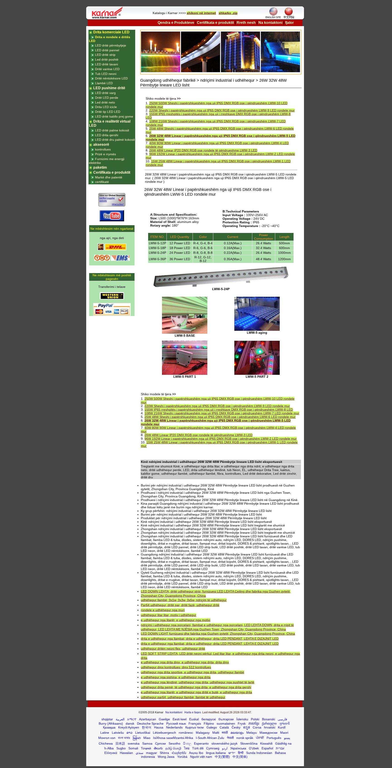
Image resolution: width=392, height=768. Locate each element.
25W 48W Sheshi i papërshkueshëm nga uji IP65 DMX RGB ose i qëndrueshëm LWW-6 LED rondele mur (220, 417)
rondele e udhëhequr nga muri (163, 610)
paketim (100, 167)
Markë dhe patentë (108, 177)
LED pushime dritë (109, 88)
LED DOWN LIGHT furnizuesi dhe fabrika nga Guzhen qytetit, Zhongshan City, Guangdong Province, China (218, 633)
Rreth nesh (246, 23)
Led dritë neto (105, 102)
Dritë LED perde (106, 97)
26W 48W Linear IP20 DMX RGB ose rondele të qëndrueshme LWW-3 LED (203, 150)
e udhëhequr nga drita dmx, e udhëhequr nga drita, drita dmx (185, 662)
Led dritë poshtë (106, 59)
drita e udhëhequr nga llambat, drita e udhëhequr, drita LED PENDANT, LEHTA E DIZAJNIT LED (210, 638)
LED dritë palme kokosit (112, 130)
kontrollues (103, 149)
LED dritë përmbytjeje (110, 45)
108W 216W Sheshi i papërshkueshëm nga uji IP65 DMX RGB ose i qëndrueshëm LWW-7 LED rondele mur (222, 413)
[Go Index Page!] (108, 18)
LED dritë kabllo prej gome (114, 116)
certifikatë (102, 182)
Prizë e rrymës (105, 154)
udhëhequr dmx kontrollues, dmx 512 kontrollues (176, 667)
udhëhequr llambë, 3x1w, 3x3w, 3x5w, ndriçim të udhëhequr (184, 600)
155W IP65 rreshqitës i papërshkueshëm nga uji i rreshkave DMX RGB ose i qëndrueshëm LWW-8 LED (219, 409)
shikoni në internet (201, 13)
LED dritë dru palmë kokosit (115, 139)
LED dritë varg (105, 93)
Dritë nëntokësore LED (111, 78)
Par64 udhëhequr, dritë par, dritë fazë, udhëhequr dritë (180, 605)
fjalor (289, 23)
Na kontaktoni (270, 23)
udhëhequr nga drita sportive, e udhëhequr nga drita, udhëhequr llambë (192, 672)
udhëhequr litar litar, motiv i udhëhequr (168, 615)
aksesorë (101, 144)
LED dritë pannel (107, 50)
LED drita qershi (106, 135)
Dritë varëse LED (107, 69)
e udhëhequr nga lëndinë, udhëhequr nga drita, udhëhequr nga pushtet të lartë (197, 682)
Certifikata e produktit (215, 23)
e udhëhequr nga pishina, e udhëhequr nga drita (176, 677)
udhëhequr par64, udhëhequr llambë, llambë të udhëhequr (183, 697)
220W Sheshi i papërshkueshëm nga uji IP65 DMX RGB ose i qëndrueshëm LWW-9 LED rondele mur (222, 110)
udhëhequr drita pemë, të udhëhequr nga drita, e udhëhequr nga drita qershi (196, 687)
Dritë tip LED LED (107, 112)
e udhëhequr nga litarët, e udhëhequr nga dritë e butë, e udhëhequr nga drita (196, 692)
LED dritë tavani (106, 64)
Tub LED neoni (105, 74)
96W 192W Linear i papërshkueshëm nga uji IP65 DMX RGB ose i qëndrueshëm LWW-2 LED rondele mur (221, 438)
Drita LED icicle (106, 107)
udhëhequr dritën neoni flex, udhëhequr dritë (173, 648)
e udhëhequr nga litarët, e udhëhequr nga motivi (175, 620)
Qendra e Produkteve (176, 23)
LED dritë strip (105, 55)
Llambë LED (104, 83)
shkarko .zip (228, 13)
